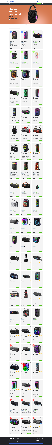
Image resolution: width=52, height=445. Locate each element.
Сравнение (19, 1)
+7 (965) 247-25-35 (34, 1)
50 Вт (36, 319)
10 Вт (36, 228)
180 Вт (13, 42)
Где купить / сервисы (23, 1)
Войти (39, 1)
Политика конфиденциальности (20, 440)
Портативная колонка (12, 41)
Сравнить (17, 88)
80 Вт (13, 410)
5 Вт (24, 228)
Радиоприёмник (12, 153)
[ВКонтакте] (9, 440)
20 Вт (24, 410)
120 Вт (36, 42)
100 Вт (24, 42)
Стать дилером (18, 441)
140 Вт (13, 173)
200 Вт (25, 173)
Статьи (17, 439)
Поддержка (38, 3)
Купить (17, 159)
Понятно (41, 443)
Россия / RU (41, 1)
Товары (16, 1)
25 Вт (13, 228)
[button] (25, 24)
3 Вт (36, 246)
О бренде (18, 438)
